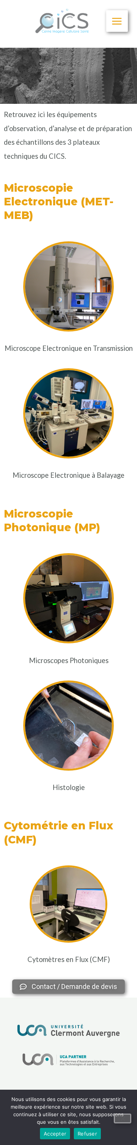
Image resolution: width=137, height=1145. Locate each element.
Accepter (55, 1134)
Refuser (87, 1134)
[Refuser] (122, 1118)
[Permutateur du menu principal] (117, 21)
